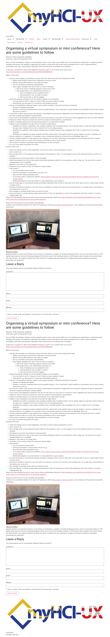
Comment (9, 271)
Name (8, 293)
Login (95, 39)
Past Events (11, 42)
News (38, 39)
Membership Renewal (73, 39)
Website (8, 307)
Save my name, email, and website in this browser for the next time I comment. (33, 314)
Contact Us (28, 42)
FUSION (31, 39)
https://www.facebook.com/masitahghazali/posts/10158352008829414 (29, 72)
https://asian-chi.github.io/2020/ (62, 205)
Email (8, 300)
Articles (20, 42)
